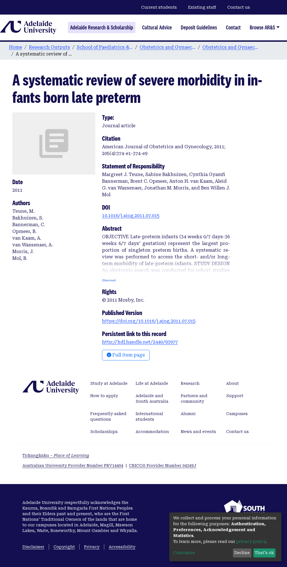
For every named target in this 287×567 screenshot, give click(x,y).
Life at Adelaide (152, 383)
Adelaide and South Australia (152, 399)
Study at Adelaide (109, 383)
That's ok (264, 552)
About (232, 383)
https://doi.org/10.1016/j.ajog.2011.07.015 (149, 321)
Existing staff (202, 7)
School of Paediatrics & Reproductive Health (105, 47)
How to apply (104, 396)
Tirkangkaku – (55, 455)
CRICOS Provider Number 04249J (162, 465)
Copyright (64, 547)
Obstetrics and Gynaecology (168, 47)
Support (234, 396)
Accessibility (122, 547)
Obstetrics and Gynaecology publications (230, 47)
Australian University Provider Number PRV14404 (72, 465)
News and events (198, 431)
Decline (242, 552)
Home (15, 47)
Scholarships (104, 431)
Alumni (188, 413)
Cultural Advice (157, 27)
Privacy (91, 547)
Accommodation (152, 431)
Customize (184, 552)
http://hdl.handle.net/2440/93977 (140, 342)
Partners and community (194, 399)
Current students (159, 7)
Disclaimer (33, 547)
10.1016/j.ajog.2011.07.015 (130, 215)
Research (190, 383)
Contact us (238, 7)
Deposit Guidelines (199, 27)
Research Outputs (49, 47)
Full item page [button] (128, 355)
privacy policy (251, 541)
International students (149, 416)
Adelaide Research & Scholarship (101, 27)
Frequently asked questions (108, 416)
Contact (233, 27)
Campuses (237, 413)
